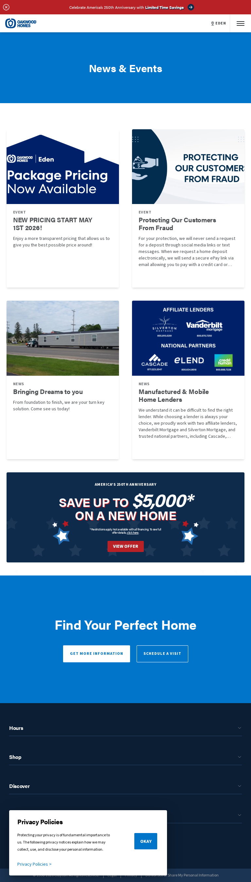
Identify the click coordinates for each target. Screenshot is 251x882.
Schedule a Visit (162, 653)
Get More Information (96, 653)
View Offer (125, 546)
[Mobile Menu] (240, 23)
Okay (146, 841)
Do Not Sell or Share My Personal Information (182, 875)
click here (133, 532)
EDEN (220, 23)
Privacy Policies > (34, 864)
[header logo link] (21, 23)
